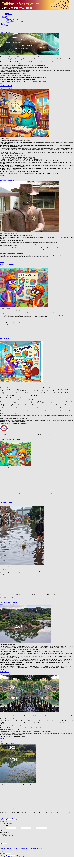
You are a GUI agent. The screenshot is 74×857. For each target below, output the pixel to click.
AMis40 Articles (10, 20)
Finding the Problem (13, 835)
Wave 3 (42, 848)
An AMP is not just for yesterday (15, 837)
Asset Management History (9, 848)
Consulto (27, 856)
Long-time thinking (31, 848)
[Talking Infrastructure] (34, 10)
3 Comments (9, 88)
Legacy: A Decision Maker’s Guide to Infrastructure (14, 21)
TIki (3, 23)
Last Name (34, 827)
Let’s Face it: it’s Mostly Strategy (10, 439)
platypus (39, 848)
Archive (3, 24)
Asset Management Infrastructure (10, 602)
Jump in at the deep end (7, 264)
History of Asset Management (12, 19)
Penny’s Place (4, 16)
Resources (4, 17)
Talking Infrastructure (9, 856)
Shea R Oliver (7, 233)
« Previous (2, 818)
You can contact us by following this (7, 823)
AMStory (6, 18)
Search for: (2, 819)
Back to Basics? (4, 672)
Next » (13, 818)
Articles (3, 15)
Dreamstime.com (14, 233)
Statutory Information (8, 14)
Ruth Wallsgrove (3, 32)
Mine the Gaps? (4, 338)
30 (11, 818)
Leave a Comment (10, 180)
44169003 (2, 233)
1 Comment (9, 32)
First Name (18, 827)
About (3, 12)
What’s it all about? (6, 86)
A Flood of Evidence (6, 502)
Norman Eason (7, 22)
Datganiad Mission (11, 836)
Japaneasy (3, 741)
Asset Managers (21, 848)
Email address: (3, 827)
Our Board (7, 13)
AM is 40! (6, 25)
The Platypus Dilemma (7, 30)
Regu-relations (4, 177)
